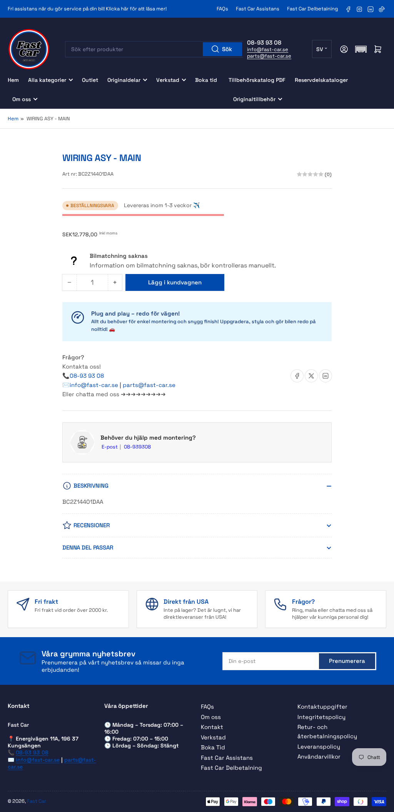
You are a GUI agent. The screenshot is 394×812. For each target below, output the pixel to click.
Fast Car (36, 801)
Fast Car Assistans (257, 8)
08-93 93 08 (87, 375)
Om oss (21, 99)
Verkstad (167, 79)
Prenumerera (347, 660)
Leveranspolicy (318, 746)
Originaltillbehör (254, 99)
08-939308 (137, 446)
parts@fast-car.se (269, 56)
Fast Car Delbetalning (312, 8)
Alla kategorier (47, 79)
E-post (110, 446)
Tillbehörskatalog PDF (257, 79)
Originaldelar (123, 79)
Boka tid (206, 79)
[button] (361, 49)
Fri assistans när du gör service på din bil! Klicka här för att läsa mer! (87, 8)
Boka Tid (213, 747)
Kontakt (212, 727)
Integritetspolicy (321, 717)
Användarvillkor (319, 756)
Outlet (90, 79)
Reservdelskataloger (321, 79)
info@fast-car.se (267, 49)
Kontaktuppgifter (322, 706)
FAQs (222, 8)
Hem (13, 79)
